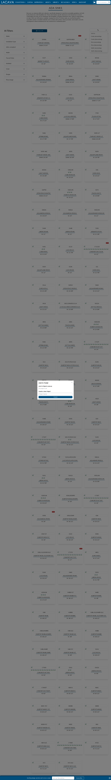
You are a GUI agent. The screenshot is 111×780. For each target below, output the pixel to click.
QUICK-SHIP (82, 2)
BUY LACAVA (65, 2)
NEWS (74, 2)
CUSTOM (30, 2)
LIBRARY (55, 2)
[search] (109, 2)
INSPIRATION (38, 2)
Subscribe (79, 778)
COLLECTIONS (19, 2)
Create (55, 397)
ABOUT (47, 2)
